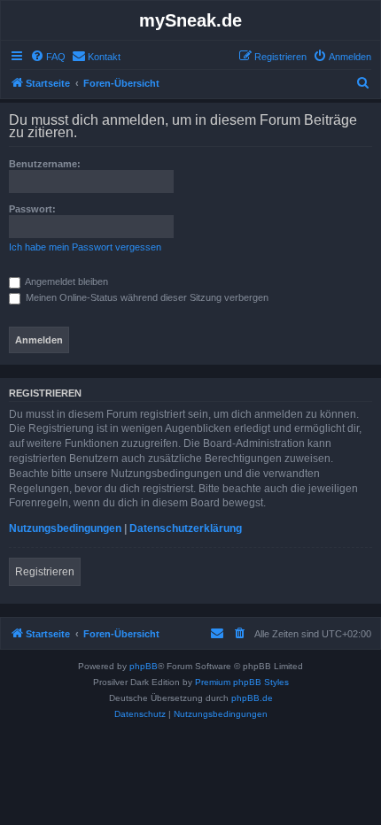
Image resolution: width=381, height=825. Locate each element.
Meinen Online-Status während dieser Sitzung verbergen (145, 297)
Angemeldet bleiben (65, 281)
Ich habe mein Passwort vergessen (85, 247)
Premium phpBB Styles (242, 682)
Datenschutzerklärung (185, 528)
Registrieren (44, 572)
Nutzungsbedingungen (65, 528)
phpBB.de (252, 698)
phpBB (143, 666)
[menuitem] (48, 56)
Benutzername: (45, 163)
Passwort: (32, 209)
